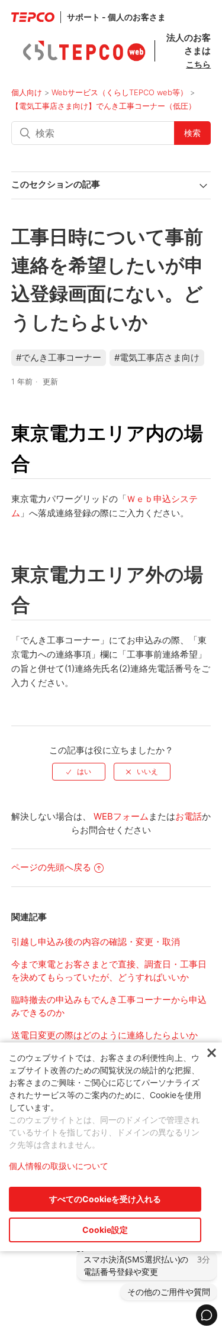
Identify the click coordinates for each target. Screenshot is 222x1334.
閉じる (211, 1053)
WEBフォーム (121, 816)
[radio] (78, 772)
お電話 (188, 816)
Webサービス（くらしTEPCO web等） (120, 92)
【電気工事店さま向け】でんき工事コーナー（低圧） (103, 106)
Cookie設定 (105, 1230)
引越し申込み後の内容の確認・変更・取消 (95, 941)
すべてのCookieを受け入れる (105, 1199)
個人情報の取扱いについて (58, 1166)
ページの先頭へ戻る (51, 867)
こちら (198, 64)
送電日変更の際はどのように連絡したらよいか (104, 1035)
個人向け (26, 92)
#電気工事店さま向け (157, 357)
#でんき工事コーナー (58, 357)
